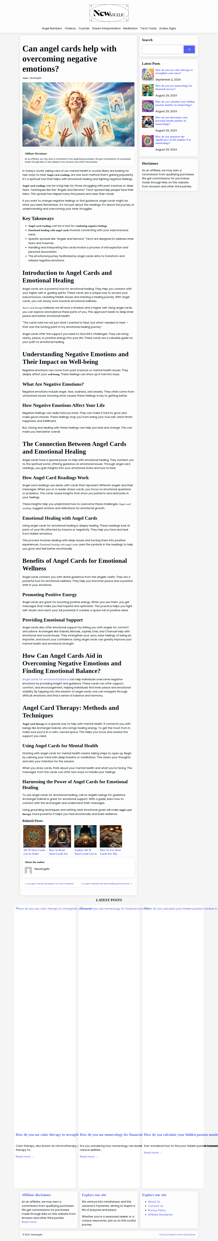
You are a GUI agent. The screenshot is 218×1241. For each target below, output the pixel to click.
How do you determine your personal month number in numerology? (171, 120)
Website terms (176, 1234)
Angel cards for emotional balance (45, 679)
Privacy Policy (157, 1210)
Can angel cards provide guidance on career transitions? (50, 883)
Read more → (25, 1156)
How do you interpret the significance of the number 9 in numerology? (173, 140)
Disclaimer (190, 1234)
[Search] (189, 49)
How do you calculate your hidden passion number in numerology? (175, 103)
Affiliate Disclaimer (160, 1214)
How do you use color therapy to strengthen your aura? (174, 71)
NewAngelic (36, 1234)
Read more (29, 1222)
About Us (154, 1201)
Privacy (163, 1234)
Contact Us (155, 1206)
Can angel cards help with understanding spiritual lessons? (105, 883)
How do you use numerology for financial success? (173, 87)
